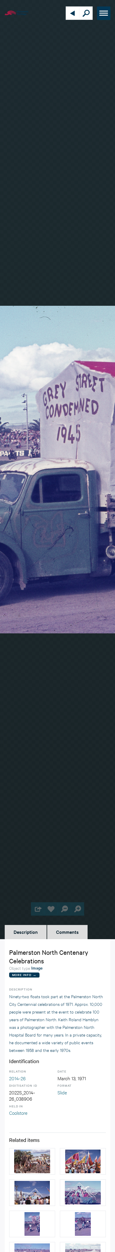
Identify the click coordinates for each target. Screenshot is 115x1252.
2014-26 (17, 1078)
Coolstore (18, 1112)
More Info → (24, 974)
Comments (67, 932)
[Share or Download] (37, 909)
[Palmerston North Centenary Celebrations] (83, 1192)
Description (26, 932)
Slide (62, 1092)
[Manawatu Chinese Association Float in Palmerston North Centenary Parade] (83, 1161)
